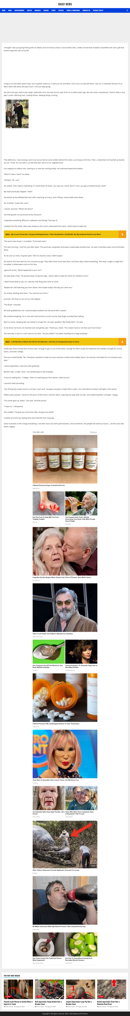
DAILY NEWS (65, 4)
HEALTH (29, 10)
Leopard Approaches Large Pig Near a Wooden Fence (79, 1002)
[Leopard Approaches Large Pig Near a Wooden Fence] (80, 989)
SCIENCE (46, 10)
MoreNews (74, 1014)
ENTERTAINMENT (19, 10)
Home (3, 10)
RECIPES (61, 10)
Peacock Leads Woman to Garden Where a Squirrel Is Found (18, 1002)
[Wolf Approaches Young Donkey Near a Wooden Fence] (49, 989)
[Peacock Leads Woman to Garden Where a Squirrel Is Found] (18, 989)
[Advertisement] (65, 28)
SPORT (53, 10)
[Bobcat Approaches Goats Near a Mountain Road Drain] (111, 989)
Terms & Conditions (73, 10)
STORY (8, 996)
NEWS (10, 10)
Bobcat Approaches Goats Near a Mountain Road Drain (108, 1002)
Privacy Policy (98, 10)
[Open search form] (127, 10)
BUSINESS (38, 10)
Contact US (86, 10)
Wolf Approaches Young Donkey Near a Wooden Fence (48, 1002)
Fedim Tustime (9, 1006)
